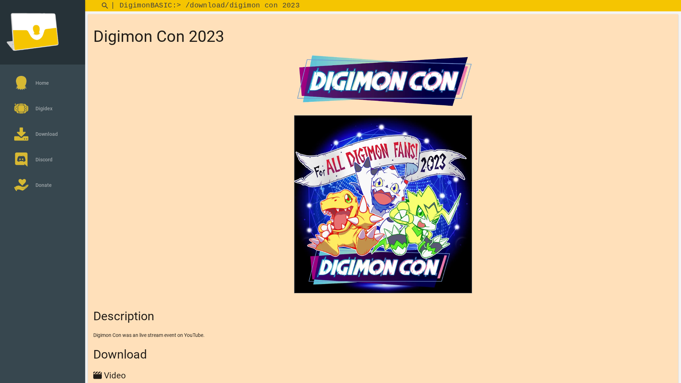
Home (42, 83)
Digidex (43, 108)
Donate (43, 185)
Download (46, 134)
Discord (43, 159)
